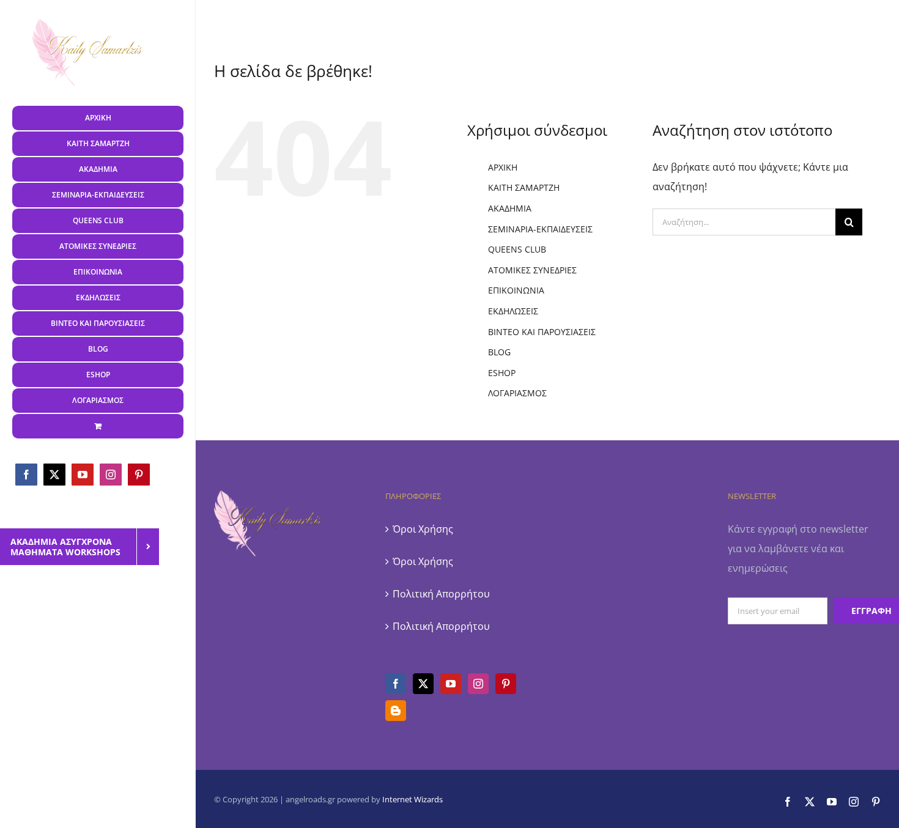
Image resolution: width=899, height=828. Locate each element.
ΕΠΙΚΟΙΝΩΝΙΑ (516, 290)
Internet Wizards (412, 799)
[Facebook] (395, 683)
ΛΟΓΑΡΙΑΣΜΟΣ (517, 393)
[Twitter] (423, 683)
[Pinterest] (505, 683)
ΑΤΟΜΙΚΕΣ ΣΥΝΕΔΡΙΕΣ (532, 270)
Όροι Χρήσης (423, 529)
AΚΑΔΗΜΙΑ (509, 208)
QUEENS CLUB (517, 249)
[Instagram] (478, 683)
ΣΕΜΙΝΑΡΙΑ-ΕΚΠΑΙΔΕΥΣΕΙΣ (540, 229)
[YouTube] (450, 683)
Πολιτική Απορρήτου (441, 594)
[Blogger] (395, 710)
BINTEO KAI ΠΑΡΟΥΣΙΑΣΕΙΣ (542, 332)
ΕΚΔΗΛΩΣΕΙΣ (513, 311)
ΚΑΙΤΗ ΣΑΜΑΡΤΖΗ (524, 187)
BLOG (499, 352)
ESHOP (502, 373)
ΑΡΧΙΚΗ (502, 167)
